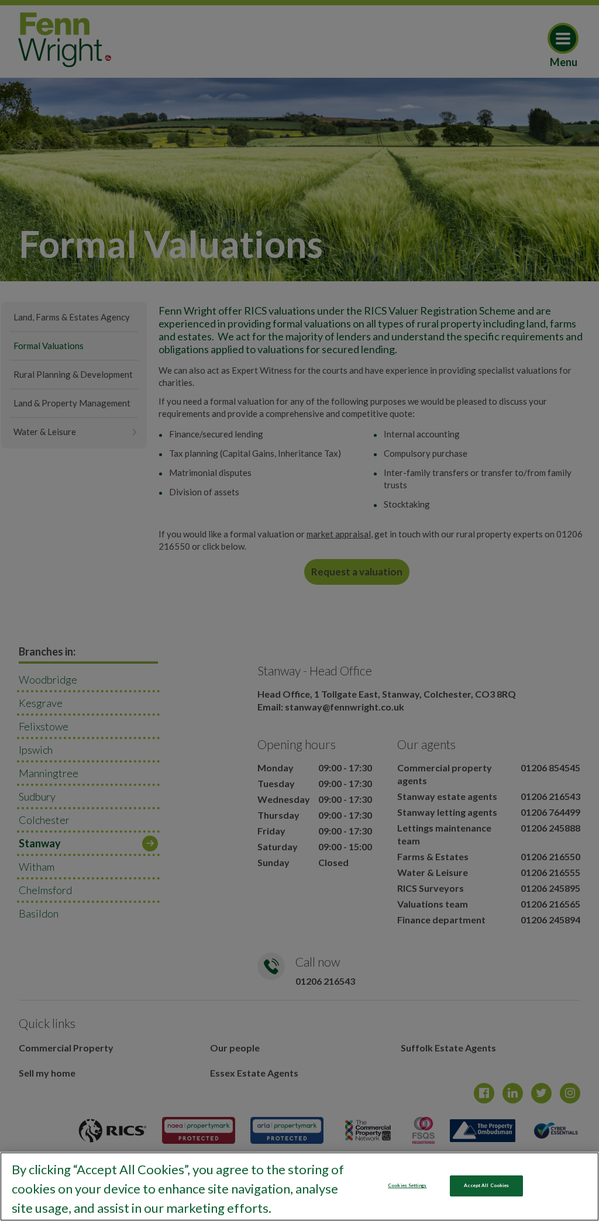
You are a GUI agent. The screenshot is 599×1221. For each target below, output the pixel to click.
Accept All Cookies (486, 1185)
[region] (299, 1186)
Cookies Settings (407, 1185)
